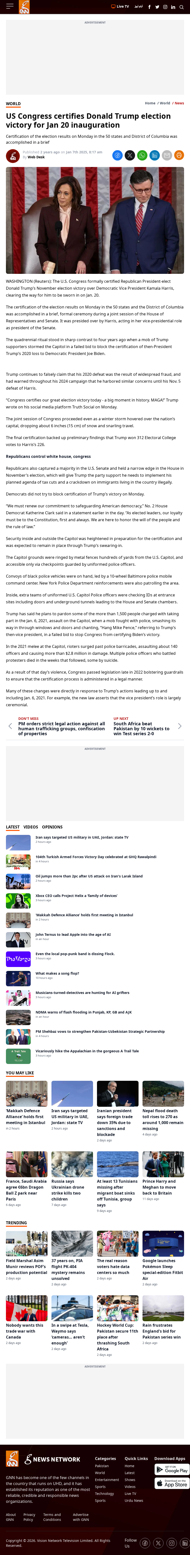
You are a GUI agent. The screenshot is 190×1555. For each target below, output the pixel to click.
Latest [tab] (13, 827)
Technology (104, 1493)
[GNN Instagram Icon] (165, 7)
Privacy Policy (29, 1517)
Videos (130, 1486)
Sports (100, 1486)
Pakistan (102, 1465)
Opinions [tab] (52, 827)
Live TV (130, 1493)
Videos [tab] (31, 827)
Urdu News (134, 1500)
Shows (130, 1479)
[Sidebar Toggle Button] (10, 6)
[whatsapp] (142, 156)
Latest (130, 1472)
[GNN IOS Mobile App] (172, 1483)
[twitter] (130, 156)
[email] (167, 156)
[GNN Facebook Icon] (149, 7)
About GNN (11, 1517)
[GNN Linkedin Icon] (173, 7)
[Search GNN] (181, 7)
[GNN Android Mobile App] (172, 1469)
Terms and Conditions (52, 1517)
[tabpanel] (95, 949)
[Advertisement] (95, 60)
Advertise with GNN (81, 1517)
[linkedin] (154, 156)
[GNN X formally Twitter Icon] (157, 7)
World (165, 103)
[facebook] (117, 156)
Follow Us (131, 1543)
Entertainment (107, 1479)
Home (150, 103)
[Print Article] (179, 155)
